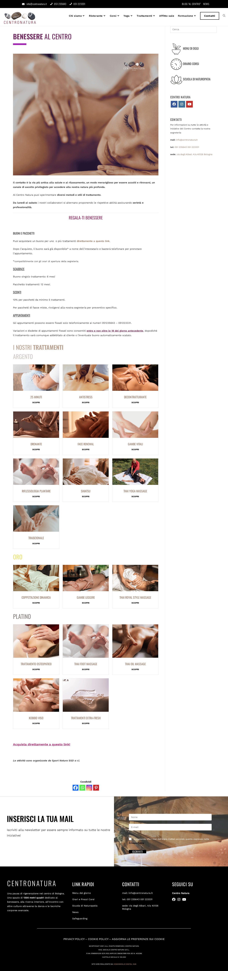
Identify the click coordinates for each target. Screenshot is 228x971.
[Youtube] (189, 104)
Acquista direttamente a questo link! (41, 744)
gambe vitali (135, 444)
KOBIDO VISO (36, 718)
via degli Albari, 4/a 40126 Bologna (194, 154)
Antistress (85, 397)
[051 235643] (51, 4)
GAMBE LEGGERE (86, 597)
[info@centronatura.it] (23, 4)
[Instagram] (89, 788)
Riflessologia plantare (36, 491)
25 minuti (36, 397)
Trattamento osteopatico (36, 664)
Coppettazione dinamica (36, 597)
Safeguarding (79, 918)
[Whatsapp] (82, 788)
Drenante (36, 444)
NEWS (206, 4)
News (75, 912)
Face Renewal (86, 444)
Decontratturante (135, 397)
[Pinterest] (96, 788)
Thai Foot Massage (85, 664)
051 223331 (79, 4)
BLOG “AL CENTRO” (191, 4)
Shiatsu (85, 491)
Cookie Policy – (100, 939)
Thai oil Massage (135, 664)
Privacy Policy (136, 843)
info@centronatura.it (37, 4)
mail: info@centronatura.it (137, 893)
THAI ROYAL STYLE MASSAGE (135, 597)
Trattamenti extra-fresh (86, 718)
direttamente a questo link (93, 241)
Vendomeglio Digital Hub (124, 964)
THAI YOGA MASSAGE (135, 491)
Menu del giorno (81, 893)
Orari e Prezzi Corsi (83, 899)
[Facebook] (75, 788)
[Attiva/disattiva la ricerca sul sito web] (224, 16)
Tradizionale (36, 538)
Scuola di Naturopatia (84, 905)
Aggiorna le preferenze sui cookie (138, 939)
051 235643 (60, 4)
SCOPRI (36, 402)
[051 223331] (71, 4)
